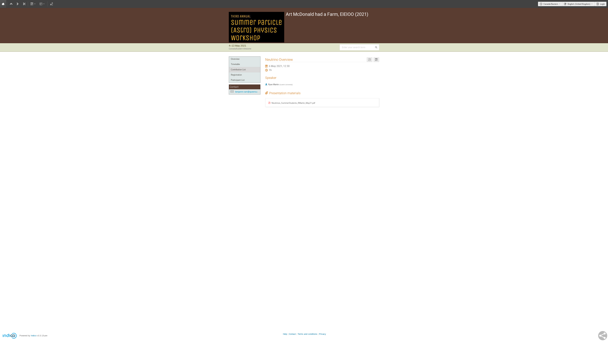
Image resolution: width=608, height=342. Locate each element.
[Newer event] (17, 4)
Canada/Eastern (550, 4)
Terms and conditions (307, 334)
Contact (292, 334)
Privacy (322, 334)
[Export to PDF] (369, 59)
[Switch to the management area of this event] (51, 4)
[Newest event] (24, 4)
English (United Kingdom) (579, 4)
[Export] (33, 4)
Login (602, 4)
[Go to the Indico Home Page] (3, 4)
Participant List (238, 80)
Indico (33, 335)
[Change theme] (42, 4)
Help (285, 334)
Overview (235, 59)
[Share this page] (602, 335)
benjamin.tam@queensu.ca (247, 91)
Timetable (235, 64)
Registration (236, 75)
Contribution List (238, 69)
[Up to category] (11, 4)
